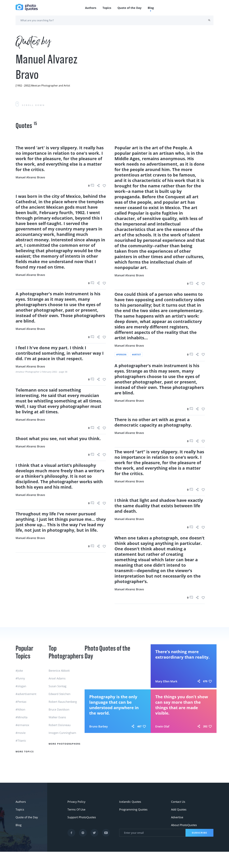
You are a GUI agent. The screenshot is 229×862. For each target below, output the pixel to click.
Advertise (177, 817)
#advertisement (26, 694)
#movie (21, 733)
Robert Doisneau (60, 725)
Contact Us (178, 802)
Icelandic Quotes (130, 802)
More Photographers (65, 743)
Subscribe (199, 833)
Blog (151, 8)
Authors (90, 8)
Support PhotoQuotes (81, 817)
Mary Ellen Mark (166, 681)
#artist (136, 354)
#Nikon (20, 709)
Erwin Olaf (162, 726)
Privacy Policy (76, 802)
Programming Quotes (133, 809)
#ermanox (22, 725)
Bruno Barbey (98, 726)
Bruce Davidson (59, 709)
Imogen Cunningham (62, 733)
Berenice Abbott (59, 670)
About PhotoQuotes (184, 825)
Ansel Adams (57, 678)
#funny (20, 678)
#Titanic (21, 740)
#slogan (21, 686)
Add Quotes (178, 809)
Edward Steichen (59, 694)
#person (121, 354)
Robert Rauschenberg (63, 702)
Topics (107, 8)
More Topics (25, 751)
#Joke (19, 670)
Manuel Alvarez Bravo (30, 177)
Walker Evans (57, 717)
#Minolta (21, 717)
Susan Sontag (57, 686)
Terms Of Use (76, 809)
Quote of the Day (129, 8)
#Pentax (21, 702)
